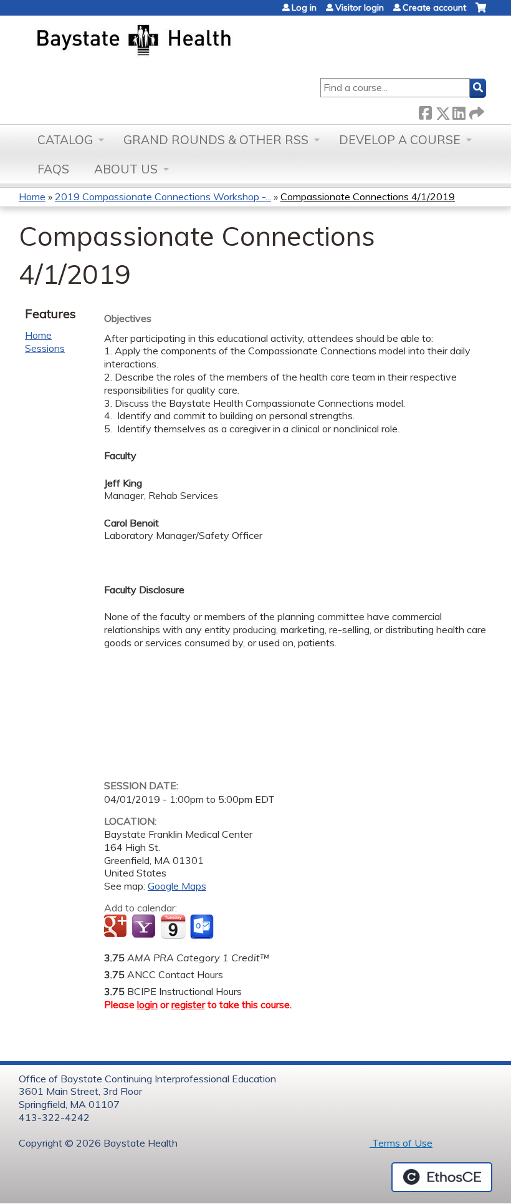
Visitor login (359, 7)
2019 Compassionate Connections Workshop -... (163, 196)
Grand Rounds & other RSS (215, 139)
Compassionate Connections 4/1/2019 (367, 196)
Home (32, 196)
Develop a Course (400, 139)
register (188, 1004)
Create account (434, 7)
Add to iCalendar (173, 926)
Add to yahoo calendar (145, 927)
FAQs (53, 169)
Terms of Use (401, 1143)
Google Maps (177, 886)
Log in (304, 7)
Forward (475, 111)
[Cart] (480, 12)
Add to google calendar (117, 927)
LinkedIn (458, 111)
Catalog (65, 139)
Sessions (45, 348)
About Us (126, 169)
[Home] (192, 41)
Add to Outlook (203, 927)
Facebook (425, 111)
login (147, 1004)
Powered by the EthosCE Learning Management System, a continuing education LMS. (441, 1177)
